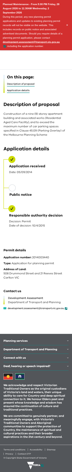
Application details (18, 90)
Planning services (15, 341)
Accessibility (36, 449)
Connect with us (14, 357)
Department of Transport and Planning (30, 349)
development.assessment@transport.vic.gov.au (36, 308)
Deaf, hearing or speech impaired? (26, 366)
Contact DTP (24, 453)
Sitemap (51, 449)
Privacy (9, 453)
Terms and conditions (14, 449)
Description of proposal (21, 84)
